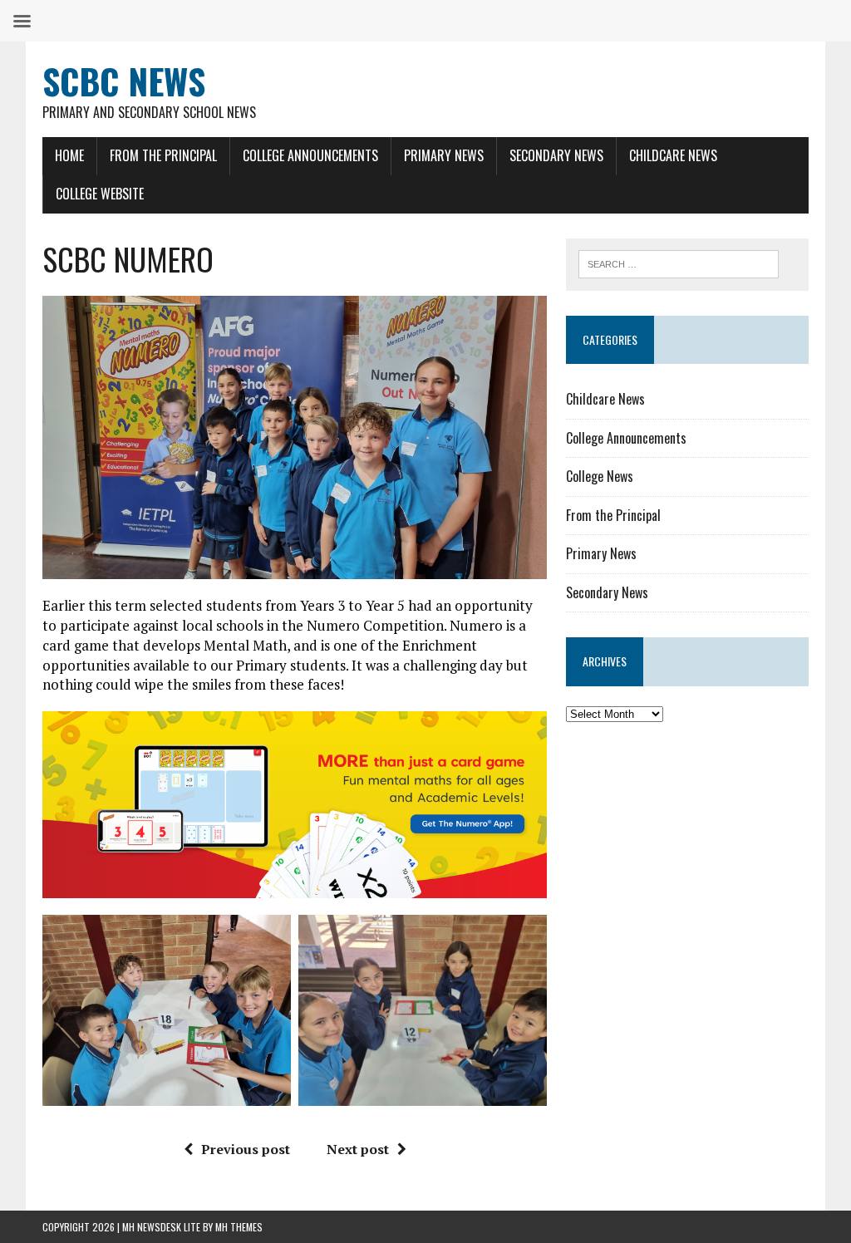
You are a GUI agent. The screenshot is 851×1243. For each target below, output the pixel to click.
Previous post (245, 1149)
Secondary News (556, 155)
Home (69, 155)
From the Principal (163, 155)
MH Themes (239, 1227)
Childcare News (673, 155)
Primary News (444, 155)
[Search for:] (679, 262)
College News (599, 476)
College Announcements (310, 155)
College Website (100, 194)
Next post (358, 1149)
